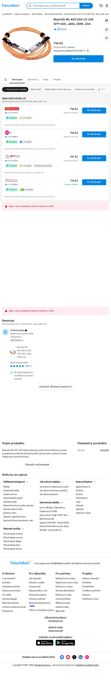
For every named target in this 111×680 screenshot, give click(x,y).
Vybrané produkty (50, 502)
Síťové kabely (37, 14)
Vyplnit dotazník (55, 630)
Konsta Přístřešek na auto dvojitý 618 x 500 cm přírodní (55, 526)
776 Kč (74, 181)
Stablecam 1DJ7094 (48, 511)
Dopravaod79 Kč (71, 137)
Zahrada (79, 505)
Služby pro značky (64, 594)
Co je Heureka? (9, 578)
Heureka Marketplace (65, 590)
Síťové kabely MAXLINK (53, 14)
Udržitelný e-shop (90, 598)
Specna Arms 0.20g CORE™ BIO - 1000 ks (55, 515)
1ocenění (27, 117)
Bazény (79, 494)
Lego (78, 501)
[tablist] (37, 79)
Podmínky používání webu (87, 665)
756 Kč (74, 109)
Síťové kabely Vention (13, 533)
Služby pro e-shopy (64, 586)
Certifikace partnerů (91, 590)
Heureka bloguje (9, 598)
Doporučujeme (84, 482)
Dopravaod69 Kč (71, 160)
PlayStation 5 (82, 498)
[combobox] (53, 6)
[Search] (5, 80)
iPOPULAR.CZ (16, 340)
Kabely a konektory (22, 14)
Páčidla (6, 486)
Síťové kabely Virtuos (12, 548)
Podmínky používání (11, 586)
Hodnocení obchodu (84, 89)
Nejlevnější (36, 89)
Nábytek (80, 509)
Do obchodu (94, 110)
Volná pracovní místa (11, 590)
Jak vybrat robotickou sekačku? (54, 490)
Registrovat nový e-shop (67, 582)
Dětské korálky (10, 501)
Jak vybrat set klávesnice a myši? (54, 486)
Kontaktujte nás (55, 620)
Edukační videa (62, 607)
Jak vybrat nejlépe (50, 482)
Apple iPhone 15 (83, 486)
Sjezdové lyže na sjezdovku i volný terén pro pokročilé (19, 520)
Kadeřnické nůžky (11, 490)
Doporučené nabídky (17, 89)
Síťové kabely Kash (11, 545)
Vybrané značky (12, 528)
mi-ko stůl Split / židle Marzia (52, 507)
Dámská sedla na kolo (12, 509)
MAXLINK (104, 450)
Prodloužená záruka (43, 165)
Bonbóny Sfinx (9, 513)
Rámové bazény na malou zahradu (18, 505)
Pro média (6, 594)
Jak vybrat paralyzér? (49, 494)
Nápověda (60, 611)
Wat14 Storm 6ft (47, 518)
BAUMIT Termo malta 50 (50, 530)
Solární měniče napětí (13, 498)
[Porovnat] (106, 20)
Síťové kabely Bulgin (12, 541)
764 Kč (74, 133)
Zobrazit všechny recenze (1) (55, 386)
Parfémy (79, 490)
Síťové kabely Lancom (13, 537)
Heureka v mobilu (36, 582)
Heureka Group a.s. (42, 665)
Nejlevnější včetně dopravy (58, 89)
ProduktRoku (88, 586)
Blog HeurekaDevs (10, 603)
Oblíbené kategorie (14, 482)
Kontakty (6, 582)
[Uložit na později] (106, 38)
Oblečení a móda (83, 513)
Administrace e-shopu (65, 578)
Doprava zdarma (71, 184)
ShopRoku (86, 582)
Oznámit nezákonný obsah (14, 607)
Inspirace (86, 594)
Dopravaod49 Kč (71, 113)
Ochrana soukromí (37, 598)
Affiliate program (63, 603)
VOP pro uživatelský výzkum (41, 610)
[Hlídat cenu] (106, 29)
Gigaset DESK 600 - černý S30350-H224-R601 (55, 522)
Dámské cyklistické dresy (14, 516)
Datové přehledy (63, 598)
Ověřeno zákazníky (90, 578)
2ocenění (28, 189)
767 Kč (74, 157)
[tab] (17, 79)
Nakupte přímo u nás (38, 590)
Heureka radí (34, 586)
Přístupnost (7, 611)
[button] (17, 80)
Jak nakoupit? (35, 578)
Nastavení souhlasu (38, 594)
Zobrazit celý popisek (37, 464)
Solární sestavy (10, 494)
